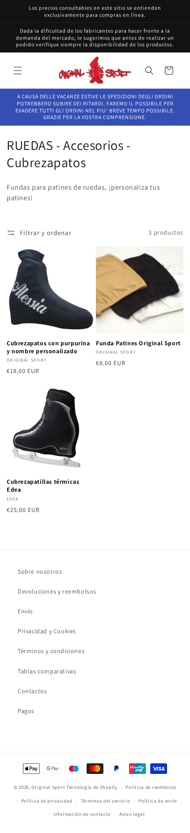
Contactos (32, 691)
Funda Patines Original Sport (138, 343)
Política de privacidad (46, 801)
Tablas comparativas (47, 671)
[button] (17, 70)
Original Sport (48, 787)
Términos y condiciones (51, 651)
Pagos (26, 711)
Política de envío (157, 801)
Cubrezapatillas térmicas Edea (43, 485)
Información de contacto (82, 814)
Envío (25, 611)
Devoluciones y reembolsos (57, 591)
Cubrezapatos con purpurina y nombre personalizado (48, 347)
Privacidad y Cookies (47, 631)
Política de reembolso (150, 787)
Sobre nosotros (40, 571)
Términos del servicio (105, 801)
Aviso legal (132, 814)
